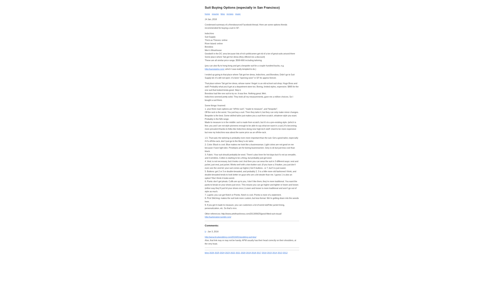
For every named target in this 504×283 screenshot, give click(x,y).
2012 (285, 253)
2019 (248, 253)
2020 (243, 253)
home (207, 14)
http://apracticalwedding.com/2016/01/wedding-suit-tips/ (230, 237)
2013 (280, 253)
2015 (269, 253)
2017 (259, 253)
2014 (274, 253)
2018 (253, 253)
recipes (230, 14)
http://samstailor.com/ (214, 69)
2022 (232, 253)
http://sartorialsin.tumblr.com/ (218, 217)
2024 (222, 253)
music (238, 14)
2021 (238, 253)
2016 (264, 253)
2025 (217, 253)
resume (215, 14)
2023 (227, 253)
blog (223, 14)
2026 (211, 253)
